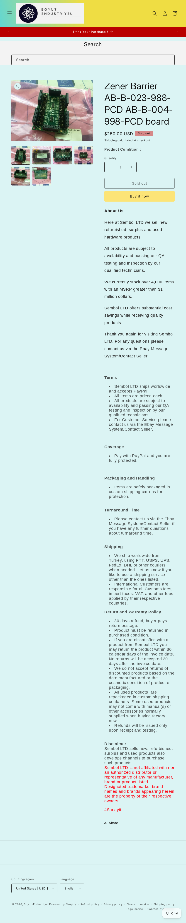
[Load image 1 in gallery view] (20, 155)
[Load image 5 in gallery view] (20, 176)
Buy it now (139, 196)
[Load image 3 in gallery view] (62, 155)
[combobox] (93, 60)
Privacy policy (113, 904)
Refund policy (90, 904)
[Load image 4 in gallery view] (83, 155)
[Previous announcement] (9, 32)
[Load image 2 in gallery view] (41, 155)
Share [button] (113, 823)
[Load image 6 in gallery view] (41, 176)
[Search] (169, 60)
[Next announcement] (177, 32)
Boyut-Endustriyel (36, 904)
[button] (10, 13)
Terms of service (138, 904)
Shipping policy (164, 904)
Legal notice (135, 909)
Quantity (110, 158)
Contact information (161, 909)
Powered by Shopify (62, 904)
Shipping (110, 140)
